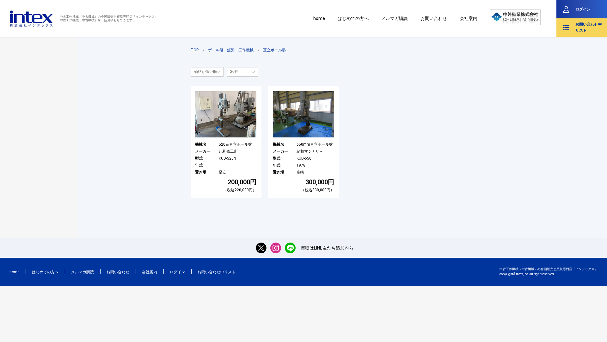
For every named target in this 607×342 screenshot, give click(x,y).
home (319, 18)
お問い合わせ (433, 18)
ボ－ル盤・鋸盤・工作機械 (231, 50)
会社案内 (468, 18)
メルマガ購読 (394, 18)
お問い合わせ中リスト (588, 27)
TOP (195, 50)
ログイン (583, 9)
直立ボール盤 (274, 50)
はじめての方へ (353, 18)
